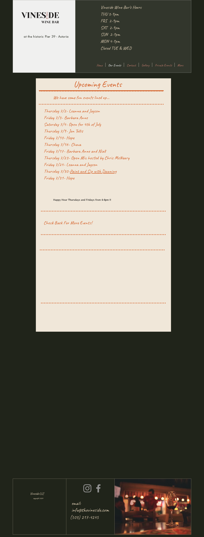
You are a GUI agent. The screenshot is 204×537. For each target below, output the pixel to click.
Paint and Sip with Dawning (93, 171)
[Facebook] (98, 488)
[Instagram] (87, 488)
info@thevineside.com (90, 510)
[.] (164, 68)
